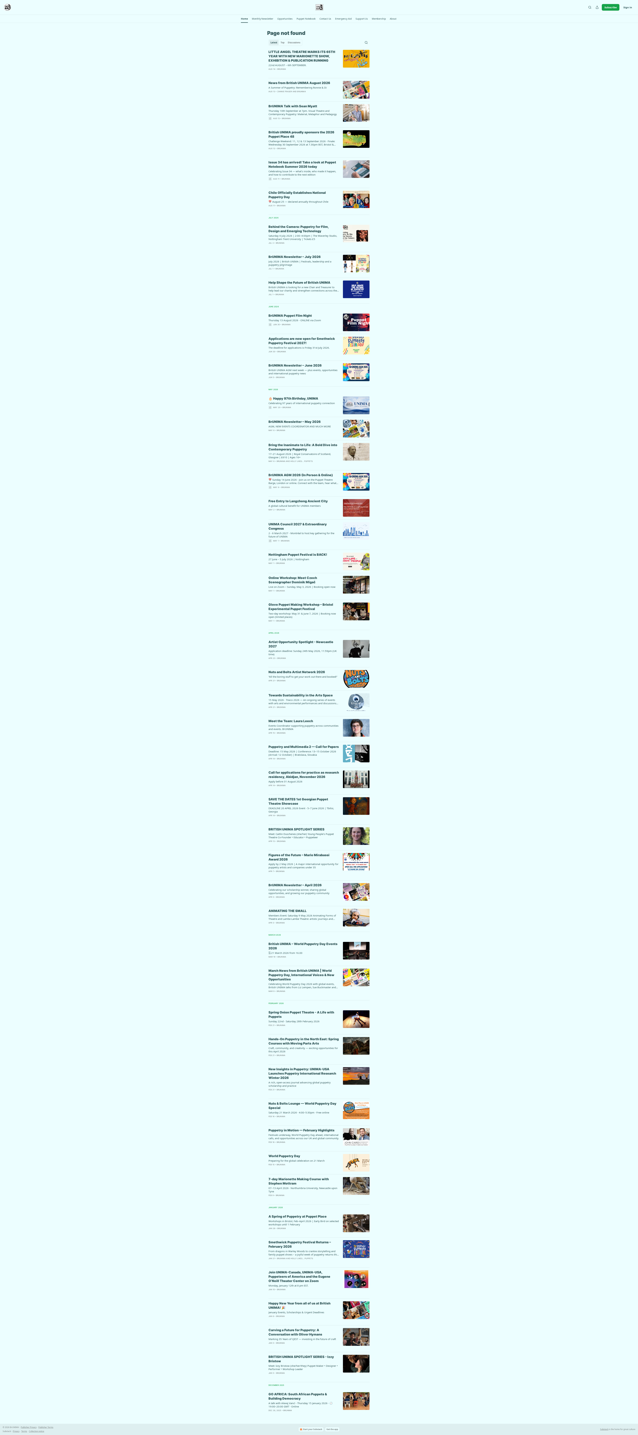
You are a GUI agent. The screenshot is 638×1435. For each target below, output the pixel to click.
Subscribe (610, 7)
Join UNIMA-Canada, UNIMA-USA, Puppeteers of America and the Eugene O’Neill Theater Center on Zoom (299, 1276)
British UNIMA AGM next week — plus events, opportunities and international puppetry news (302, 371)
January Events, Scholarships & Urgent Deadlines (296, 1312)
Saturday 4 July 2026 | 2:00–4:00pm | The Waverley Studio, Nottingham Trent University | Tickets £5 (302, 237)
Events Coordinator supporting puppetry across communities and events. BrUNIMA (303, 727)
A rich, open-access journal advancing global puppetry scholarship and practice (299, 1084)
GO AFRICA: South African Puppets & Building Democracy (297, 1396)
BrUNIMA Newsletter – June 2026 (295, 365)
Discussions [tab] (294, 42)
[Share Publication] (597, 7)
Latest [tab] (273, 42)
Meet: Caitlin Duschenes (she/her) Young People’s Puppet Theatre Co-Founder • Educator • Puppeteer (301, 835)
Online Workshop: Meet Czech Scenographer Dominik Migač (292, 580)
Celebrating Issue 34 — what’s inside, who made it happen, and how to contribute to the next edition (302, 173)
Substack (604, 1429)
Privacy (16, 1431)
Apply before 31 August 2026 (285, 781)
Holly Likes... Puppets (301, 461)
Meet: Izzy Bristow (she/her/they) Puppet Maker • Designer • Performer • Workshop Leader (303, 1367)
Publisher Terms (45, 1427)
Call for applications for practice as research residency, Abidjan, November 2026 (303, 775)
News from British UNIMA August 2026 (299, 83)
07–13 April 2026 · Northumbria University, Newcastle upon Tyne (302, 1189)
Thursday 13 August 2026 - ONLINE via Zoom (294, 320)
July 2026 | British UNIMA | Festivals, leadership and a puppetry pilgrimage (299, 263)
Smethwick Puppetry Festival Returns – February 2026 (299, 1244)
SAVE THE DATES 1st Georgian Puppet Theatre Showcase (298, 801)
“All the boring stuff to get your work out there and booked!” (302, 676)
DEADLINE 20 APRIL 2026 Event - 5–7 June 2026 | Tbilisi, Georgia (301, 810)
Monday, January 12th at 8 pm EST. (288, 1285)
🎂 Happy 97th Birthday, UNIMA (293, 398)
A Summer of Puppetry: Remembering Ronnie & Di (297, 87)
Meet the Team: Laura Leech (290, 721)
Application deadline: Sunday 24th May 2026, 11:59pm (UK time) (302, 652)
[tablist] (285, 42)
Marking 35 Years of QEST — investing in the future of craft (302, 1339)
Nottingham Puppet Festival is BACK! (297, 555)
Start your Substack (312, 1429)
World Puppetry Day (284, 1156)
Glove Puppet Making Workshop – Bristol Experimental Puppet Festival (300, 607)
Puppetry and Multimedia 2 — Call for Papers (303, 747)
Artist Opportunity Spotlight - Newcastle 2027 (300, 644)
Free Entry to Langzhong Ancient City (298, 501)
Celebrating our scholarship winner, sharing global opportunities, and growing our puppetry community (298, 891)
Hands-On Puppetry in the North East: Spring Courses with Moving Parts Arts (303, 1041)
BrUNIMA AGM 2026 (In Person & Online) (300, 475)
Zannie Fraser (284, 91)
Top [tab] (282, 42)
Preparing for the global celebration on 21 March (296, 1160)
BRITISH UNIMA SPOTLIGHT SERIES (296, 829)
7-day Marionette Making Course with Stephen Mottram (298, 1181)
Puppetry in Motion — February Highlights (301, 1130)
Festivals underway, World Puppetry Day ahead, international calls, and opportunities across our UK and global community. (303, 1136)
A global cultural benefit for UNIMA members (294, 505)
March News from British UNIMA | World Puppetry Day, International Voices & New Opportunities (301, 975)
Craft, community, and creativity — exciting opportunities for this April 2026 (303, 1049)
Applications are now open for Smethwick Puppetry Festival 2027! (301, 341)
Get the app (332, 1429)
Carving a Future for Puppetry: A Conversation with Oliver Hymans (295, 1332)
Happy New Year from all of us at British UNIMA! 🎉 (299, 1305)
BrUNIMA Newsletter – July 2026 (294, 257)
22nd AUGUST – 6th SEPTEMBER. (287, 65)
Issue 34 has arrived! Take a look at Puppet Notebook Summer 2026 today (302, 164)
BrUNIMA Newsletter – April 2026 (295, 885)
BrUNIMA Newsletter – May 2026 (294, 422)
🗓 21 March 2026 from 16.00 (285, 953)
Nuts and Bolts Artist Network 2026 (296, 672)
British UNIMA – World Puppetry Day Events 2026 (302, 946)
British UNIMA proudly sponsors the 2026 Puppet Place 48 (301, 134)
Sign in (627, 7)
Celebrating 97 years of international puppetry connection (301, 403)
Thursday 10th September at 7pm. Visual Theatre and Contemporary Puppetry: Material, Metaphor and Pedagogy (302, 112)
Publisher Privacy (29, 1427)
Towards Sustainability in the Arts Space (300, 695)
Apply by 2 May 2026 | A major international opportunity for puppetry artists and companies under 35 (303, 865)
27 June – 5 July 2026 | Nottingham (288, 559)
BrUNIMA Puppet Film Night (290, 316)
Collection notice (36, 1431)
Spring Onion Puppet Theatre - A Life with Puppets (301, 1014)
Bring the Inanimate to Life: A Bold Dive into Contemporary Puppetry (302, 447)
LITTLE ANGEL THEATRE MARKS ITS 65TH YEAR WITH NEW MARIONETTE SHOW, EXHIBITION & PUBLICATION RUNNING (301, 56)
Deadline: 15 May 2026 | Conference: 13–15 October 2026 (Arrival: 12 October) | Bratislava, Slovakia (302, 753)
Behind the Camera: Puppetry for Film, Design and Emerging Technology (298, 229)
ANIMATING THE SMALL (287, 911)
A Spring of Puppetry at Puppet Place (297, 1216)
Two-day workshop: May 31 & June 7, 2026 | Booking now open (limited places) (302, 615)
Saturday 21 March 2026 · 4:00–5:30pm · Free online (298, 1112)
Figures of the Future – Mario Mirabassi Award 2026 (298, 857)
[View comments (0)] (294, 73)
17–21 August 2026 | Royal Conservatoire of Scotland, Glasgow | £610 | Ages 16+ (299, 455)
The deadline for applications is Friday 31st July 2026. (299, 347)
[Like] (270, 123)
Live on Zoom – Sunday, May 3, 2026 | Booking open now (301, 586)
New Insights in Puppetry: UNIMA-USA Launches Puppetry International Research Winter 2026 (302, 1073)
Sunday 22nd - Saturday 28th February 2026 (293, 1021)
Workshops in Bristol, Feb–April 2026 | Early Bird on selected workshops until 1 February (303, 1222)
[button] (244, 19)
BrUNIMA (281, 69)
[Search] (589, 7)
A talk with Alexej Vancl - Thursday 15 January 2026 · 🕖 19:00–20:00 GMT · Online (300, 1404)
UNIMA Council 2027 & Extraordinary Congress (297, 526)
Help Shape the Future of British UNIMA (299, 283)
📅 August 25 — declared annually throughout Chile (298, 201)
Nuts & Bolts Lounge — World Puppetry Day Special (302, 1106)
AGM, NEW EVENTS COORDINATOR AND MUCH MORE (299, 426)
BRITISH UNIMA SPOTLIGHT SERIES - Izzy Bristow (301, 1359)
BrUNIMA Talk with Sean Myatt (292, 106)
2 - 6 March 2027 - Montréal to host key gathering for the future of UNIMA (301, 534)
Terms (24, 1431)
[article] (319, 62)
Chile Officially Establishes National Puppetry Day (297, 195)
